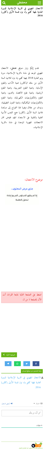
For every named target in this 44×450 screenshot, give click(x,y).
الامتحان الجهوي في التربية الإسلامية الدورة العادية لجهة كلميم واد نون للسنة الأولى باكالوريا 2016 (21, 383)
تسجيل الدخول (6, 403)
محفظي (22, 2)
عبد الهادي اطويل (23, 448)
